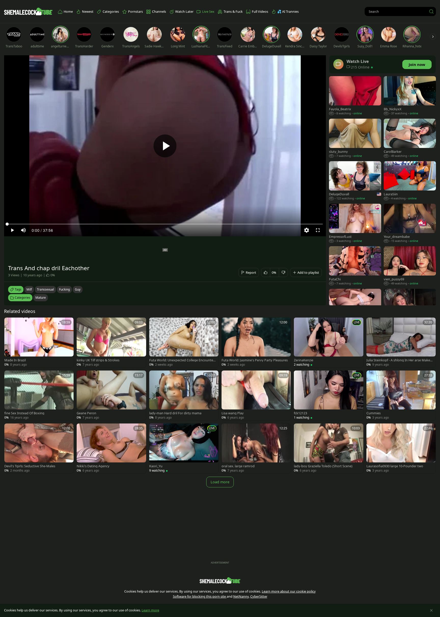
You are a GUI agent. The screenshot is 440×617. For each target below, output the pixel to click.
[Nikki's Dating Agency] (111, 448)
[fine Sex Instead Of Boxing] (39, 395)
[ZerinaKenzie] (328, 342)
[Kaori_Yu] (183, 448)
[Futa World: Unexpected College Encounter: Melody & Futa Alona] (183, 342)
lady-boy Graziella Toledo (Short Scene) (323, 466)
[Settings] (306, 230)
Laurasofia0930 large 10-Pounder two (394, 466)
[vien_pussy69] (410, 266)
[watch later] (10, 324)
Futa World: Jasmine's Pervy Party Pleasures (255, 360)
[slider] (165, 224)
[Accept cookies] (431, 610)
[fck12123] (328, 395)
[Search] (431, 11)
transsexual (45, 289)
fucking (64, 289)
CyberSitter (258, 596)
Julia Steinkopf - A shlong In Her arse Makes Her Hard (399, 360)
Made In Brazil (15, 360)
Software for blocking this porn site (200, 596)
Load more (220, 481)
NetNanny (241, 596)
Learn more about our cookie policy (289, 591)
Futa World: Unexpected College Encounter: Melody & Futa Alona (182, 360)
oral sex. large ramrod (238, 466)
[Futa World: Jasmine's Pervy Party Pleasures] (256, 342)
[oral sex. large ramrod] (256, 448)
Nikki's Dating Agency (93, 466)
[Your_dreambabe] (410, 224)
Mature (40, 297)
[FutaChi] (355, 266)
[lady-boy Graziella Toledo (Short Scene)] (328, 448)
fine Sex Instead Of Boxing (24, 413)
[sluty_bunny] (355, 139)
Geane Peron (86, 413)
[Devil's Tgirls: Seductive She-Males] (39, 448)
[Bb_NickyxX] (410, 96)
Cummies (373, 413)
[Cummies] (401, 395)
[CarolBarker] (410, 139)
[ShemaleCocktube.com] (28, 11)
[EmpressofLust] (355, 224)
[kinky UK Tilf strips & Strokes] (111, 342)
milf (29, 289)
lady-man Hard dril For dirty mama (175, 413)
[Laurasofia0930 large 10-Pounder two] (401, 448)
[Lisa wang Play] (256, 395)
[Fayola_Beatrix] (355, 96)
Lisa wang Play (233, 413)
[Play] (165, 145)
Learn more (150, 610)
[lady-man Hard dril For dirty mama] (183, 395)
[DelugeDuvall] (355, 181)
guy (77, 289)
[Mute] (23, 230)
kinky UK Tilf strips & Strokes (98, 360)
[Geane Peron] (111, 395)
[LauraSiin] (410, 181)
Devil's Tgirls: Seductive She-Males (29, 466)
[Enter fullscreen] (318, 230)
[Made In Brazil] (39, 342)
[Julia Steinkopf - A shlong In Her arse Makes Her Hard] (401, 342)
